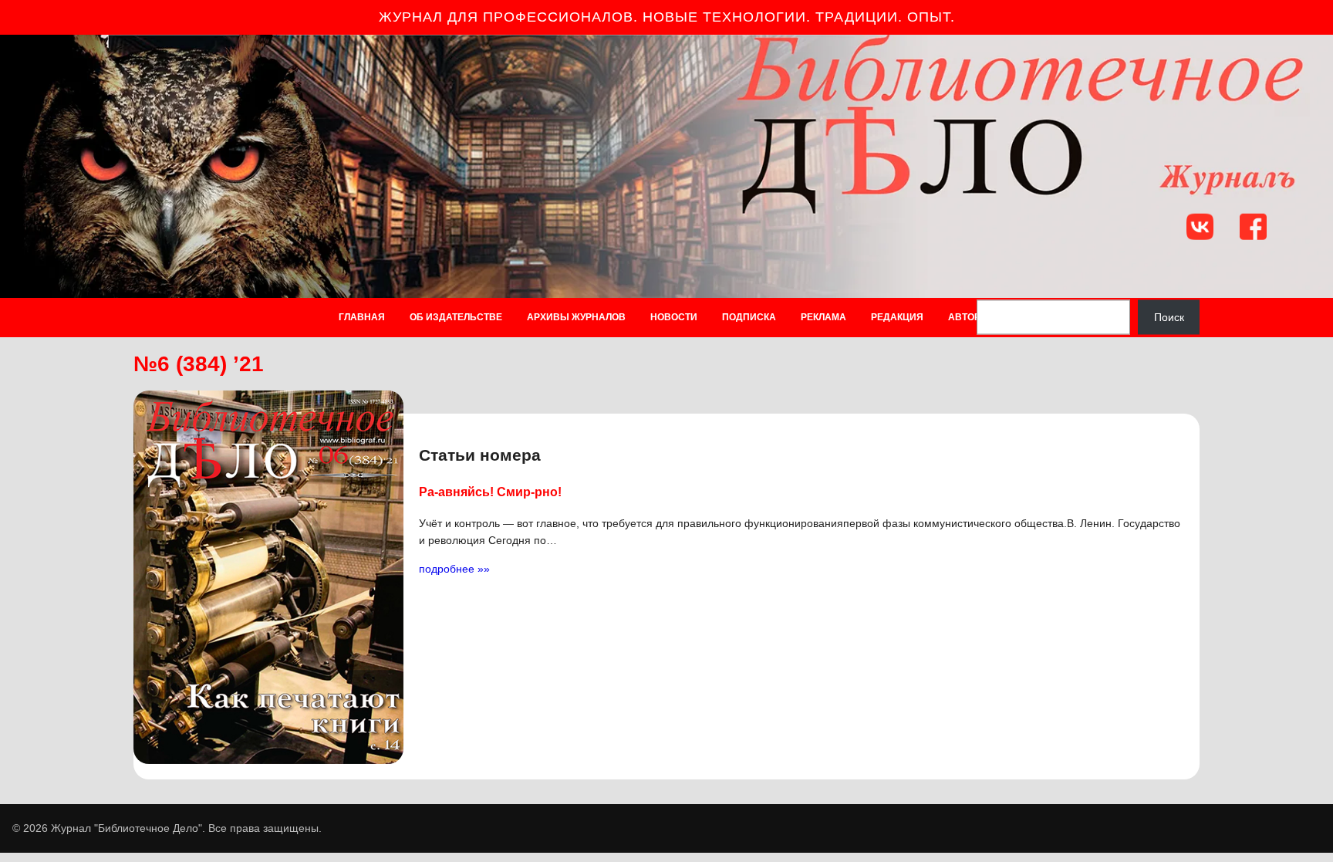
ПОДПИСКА (749, 317)
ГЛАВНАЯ (362, 317)
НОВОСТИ (673, 317)
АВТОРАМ (971, 317)
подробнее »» (454, 569)
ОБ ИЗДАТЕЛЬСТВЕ (456, 317)
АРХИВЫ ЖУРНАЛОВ (576, 317)
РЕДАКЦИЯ (897, 317)
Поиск (1169, 317)
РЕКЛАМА (823, 317)
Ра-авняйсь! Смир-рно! (490, 492)
